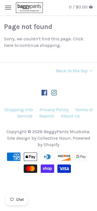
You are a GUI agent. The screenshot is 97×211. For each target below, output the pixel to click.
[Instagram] (54, 92)
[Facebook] (44, 92)
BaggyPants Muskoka (66, 131)
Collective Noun (54, 138)
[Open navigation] (8, 8)
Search (46, 115)
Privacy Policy (54, 109)
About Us (70, 115)
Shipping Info (18, 109)
